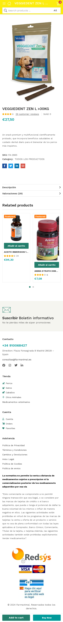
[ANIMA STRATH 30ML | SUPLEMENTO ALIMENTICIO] (46, 237)
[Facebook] (3, 365)
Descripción (9, 187)
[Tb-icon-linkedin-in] (22, 365)
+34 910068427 (14, 345)
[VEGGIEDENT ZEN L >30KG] (4, 166)
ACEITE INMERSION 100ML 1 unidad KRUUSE (16, 252)
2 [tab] (33, 287)
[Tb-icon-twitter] (16, 365)
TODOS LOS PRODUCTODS (29, 159)
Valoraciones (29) (12, 193)
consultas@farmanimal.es (16, 359)
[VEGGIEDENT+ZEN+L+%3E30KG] (10, 166)
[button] (54, 3)
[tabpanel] (16, 249)
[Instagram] (9, 365)
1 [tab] (30, 287)
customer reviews (27, 114)
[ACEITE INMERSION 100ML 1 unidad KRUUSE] (16, 228)
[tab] (31, 187)
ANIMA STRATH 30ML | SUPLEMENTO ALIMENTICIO (46, 271)
